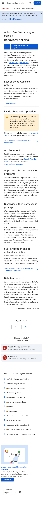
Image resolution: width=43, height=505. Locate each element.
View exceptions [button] (10, 104)
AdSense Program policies (16, 384)
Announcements (28, 8)
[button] (3, 2)
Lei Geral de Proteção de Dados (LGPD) (20, 430)
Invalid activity (12, 411)
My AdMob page (15, 19)
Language (9, 489)
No (26, 327)
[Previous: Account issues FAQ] (7, 46)
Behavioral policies (14, 393)
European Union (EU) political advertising (21, 434)
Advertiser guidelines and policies (18, 425)
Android (33, 133)
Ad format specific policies (16, 402)
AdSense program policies (19, 63)
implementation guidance (13, 164)
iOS (6, 136)
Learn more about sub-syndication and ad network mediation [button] (18, 269)
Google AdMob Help (15, 3)
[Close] (41, 13)
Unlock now (7, 479)
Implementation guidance (16, 397)
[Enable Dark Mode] (19, 492)
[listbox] (10, 492)
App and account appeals (16, 388)
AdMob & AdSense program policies (18, 374)
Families (10, 407)
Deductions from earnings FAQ (17, 416)
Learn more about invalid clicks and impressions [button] (17, 142)
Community (16, 8)
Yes (16, 327)
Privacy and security (14, 420)
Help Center (5, 8)
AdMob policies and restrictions (18, 379)
